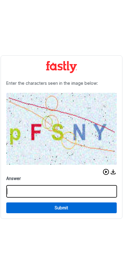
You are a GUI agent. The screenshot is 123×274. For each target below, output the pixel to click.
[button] (106, 171)
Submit (61, 207)
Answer (13, 178)
